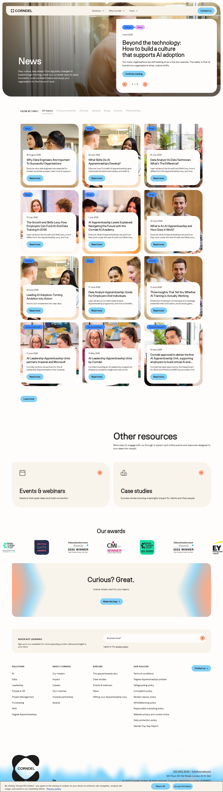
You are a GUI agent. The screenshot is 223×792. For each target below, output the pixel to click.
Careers (56, 685)
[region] (111, 786)
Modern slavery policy (145, 696)
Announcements (66, 110)
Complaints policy (143, 691)
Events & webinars (102, 685)
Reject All (160, 786)
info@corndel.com (201, 771)
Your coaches (59, 691)
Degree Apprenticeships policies (150, 679)
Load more (29, 399)
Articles (83, 110)
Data (14, 679)
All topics (47, 110)
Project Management (23, 696)
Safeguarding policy (144, 685)
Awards (96, 110)
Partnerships (133, 110)
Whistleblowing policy (145, 702)
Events (118, 110)
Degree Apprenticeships (24, 714)
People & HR (18, 691)
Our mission (58, 673)
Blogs (107, 110)
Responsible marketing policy (149, 708)
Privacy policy (54, 789)
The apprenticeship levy (105, 673)
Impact (56, 679)
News (96, 691)
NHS (14, 708)
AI (13, 673)
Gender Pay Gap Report (146, 726)
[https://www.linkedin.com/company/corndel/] (54, 780)
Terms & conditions (144, 673)
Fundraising (18, 702)
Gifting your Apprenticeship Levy (110, 696)
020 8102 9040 (181, 771)
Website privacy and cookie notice (151, 714)
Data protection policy (145, 720)
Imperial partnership (62, 696)
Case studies (99, 679)
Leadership (17, 685)
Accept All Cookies (182, 786)
